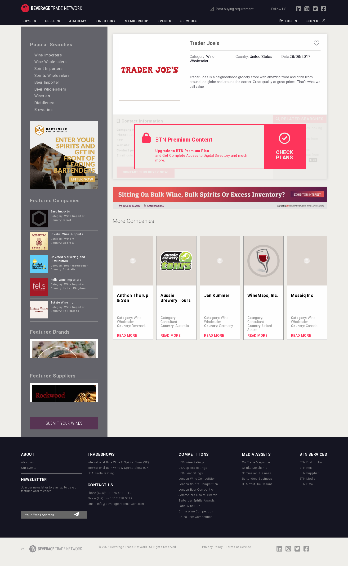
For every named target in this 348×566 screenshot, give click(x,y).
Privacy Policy (212, 547)
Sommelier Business (256, 473)
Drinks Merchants (254, 467)
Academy (77, 21)
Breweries (43, 109)
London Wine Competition (196, 478)
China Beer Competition (195, 517)
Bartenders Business (257, 478)
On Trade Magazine (256, 462)
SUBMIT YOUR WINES (64, 423)
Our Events (29, 467)
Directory (105, 21)
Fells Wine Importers (66, 279)
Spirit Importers (48, 68)
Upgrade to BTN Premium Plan (182, 151)
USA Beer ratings (190, 473)
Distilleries (44, 103)
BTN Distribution (311, 462)
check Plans (284, 155)
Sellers (52, 21)
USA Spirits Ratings (192, 467)
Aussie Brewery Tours (176, 298)
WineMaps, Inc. (262, 295)
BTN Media (307, 478)
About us (27, 462)
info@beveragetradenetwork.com (120, 504)
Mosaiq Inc (302, 295)
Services (189, 21)
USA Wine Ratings (191, 462)
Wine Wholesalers (50, 62)
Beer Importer (46, 82)
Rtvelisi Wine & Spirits (67, 234)
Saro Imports (60, 211)
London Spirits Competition (198, 484)
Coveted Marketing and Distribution (68, 259)
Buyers (29, 21)
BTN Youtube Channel (257, 484)
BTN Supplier (309, 473)
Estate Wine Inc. (62, 302)
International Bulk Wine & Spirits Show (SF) (118, 462)
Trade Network (51, 8)
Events (164, 21)
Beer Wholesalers (50, 89)
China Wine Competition (195, 511)
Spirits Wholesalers (52, 75)
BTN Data (306, 484)
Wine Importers (48, 55)
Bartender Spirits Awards (196, 500)
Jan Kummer (217, 295)
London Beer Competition (196, 489)
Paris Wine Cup (189, 506)
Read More (127, 336)
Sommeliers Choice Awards (198, 495)
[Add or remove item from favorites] (316, 43)
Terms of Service (238, 547)
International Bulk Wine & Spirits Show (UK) (119, 467)
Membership (136, 21)
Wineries (42, 96)
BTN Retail (306, 467)
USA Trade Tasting (101, 473)
